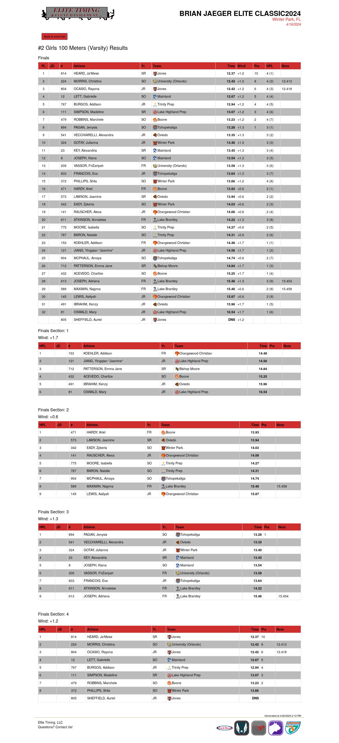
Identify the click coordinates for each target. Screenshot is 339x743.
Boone (162, 119)
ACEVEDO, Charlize (88, 273)
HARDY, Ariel (83, 188)
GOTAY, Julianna (86, 142)
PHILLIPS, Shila (85, 181)
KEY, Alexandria (85, 150)
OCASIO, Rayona (86, 88)
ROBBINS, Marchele (89, 119)
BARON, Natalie (85, 234)
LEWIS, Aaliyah (85, 296)
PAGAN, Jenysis (85, 127)
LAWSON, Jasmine (87, 196)
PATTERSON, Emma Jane (93, 265)
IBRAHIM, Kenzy (86, 304)
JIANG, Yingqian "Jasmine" (93, 250)
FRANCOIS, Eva (86, 173)
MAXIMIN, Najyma (87, 288)
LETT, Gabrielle (85, 96)
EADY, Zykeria (84, 204)
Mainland (164, 96)
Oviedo (163, 134)
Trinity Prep (166, 104)
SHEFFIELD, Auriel (88, 319)
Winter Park (166, 142)
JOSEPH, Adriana (87, 281)
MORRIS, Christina (87, 81)
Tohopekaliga (167, 127)
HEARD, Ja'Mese (86, 73)
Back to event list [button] (54, 36)
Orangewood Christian (174, 211)
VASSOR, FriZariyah (89, 165)
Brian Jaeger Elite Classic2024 (240, 13)
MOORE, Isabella (86, 227)
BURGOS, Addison (87, 104)
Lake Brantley (168, 219)
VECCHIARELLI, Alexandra (93, 134)
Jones (162, 73)
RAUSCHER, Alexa (87, 211)
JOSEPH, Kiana (85, 158)
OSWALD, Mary (85, 312)
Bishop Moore (168, 265)
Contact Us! (64, 727)
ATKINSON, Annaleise (90, 219)
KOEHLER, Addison (88, 242)
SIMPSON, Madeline (89, 111)
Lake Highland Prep (172, 111)
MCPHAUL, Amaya (87, 258)
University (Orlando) (172, 81)
